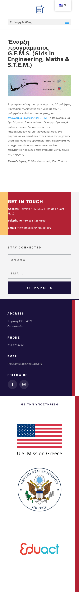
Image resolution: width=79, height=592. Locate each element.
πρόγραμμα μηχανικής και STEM (27, 118)
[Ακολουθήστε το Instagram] (24, 384)
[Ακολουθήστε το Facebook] (12, 384)
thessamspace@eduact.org (24, 364)
